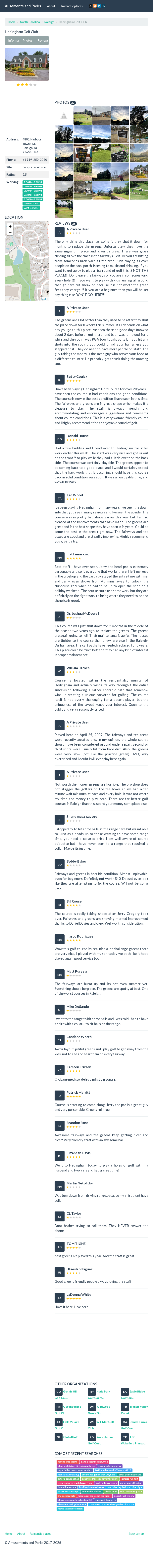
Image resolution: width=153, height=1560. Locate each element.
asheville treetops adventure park (100, 1478)
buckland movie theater (91, 1487)
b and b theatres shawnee (94, 1462)
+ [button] (10, 226)
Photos (27, 40)
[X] (90, 6)
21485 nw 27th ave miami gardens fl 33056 (111, 1504)
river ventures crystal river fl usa (75, 1483)
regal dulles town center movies (75, 1470)
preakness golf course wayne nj (98, 1474)
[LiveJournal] (103, 6)
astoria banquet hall (68, 1478)
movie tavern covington (70, 1508)
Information (13, 40)
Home (12, 22)
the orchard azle (66, 1496)
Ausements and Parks (23, 6)
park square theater (130, 1483)
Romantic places (72, 6)
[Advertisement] (27, 111)
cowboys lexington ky (109, 1466)
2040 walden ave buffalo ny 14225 (113, 1470)
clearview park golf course (72, 1504)
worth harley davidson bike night (125, 1487)
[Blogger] (95, 6)
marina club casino (67, 1462)
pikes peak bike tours (130, 1474)
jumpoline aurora (67, 1487)
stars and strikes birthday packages (76, 1466)
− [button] (10, 232)
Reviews (43, 40)
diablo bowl (111, 1491)
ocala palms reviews (106, 1483)
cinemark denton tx (105, 1500)
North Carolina (30, 22)
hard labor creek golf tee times (94, 1496)
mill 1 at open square (131, 1491)
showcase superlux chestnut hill (75, 1500)
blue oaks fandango (68, 1491)
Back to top (136, 1533)
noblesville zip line (91, 1491)
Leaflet (44, 299)
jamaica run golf (130, 1478)
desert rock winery (124, 1496)
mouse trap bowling (68, 1474)
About (51, 6)
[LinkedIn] (99, 6)
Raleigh (49, 22)
